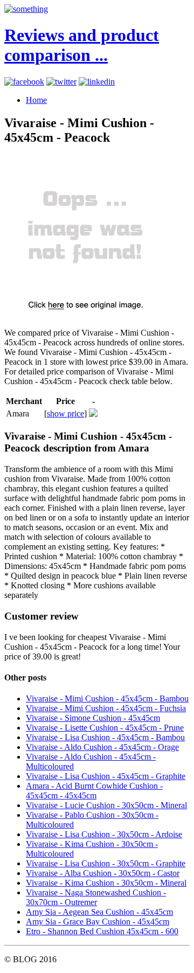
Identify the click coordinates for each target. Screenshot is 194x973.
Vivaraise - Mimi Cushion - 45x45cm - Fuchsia (106, 708)
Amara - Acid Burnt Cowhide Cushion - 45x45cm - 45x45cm (94, 790)
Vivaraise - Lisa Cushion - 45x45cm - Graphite (105, 776)
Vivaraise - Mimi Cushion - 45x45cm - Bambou (107, 698)
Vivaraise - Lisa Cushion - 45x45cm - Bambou (105, 737)
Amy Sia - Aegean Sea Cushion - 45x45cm (99, 911)
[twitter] (61, 81)
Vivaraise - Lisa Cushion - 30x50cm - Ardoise (104, 834)
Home (36, 100)
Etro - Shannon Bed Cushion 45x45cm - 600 (102, 931)
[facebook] (24, 81)
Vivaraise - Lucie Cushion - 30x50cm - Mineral (106, 805)
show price (65, 413)
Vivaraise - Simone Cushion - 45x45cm (93, 717)
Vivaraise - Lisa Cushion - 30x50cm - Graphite (105, 863)
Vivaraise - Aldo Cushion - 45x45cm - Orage (102, 747)
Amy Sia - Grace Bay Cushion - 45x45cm (97, 921)
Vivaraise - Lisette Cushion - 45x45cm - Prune (105, 727)
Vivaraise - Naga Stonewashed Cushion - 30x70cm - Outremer (96, 897)
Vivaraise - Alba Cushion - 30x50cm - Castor (102, 873)
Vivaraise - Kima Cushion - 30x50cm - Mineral (106, 882)
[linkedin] (97, 81)
